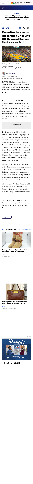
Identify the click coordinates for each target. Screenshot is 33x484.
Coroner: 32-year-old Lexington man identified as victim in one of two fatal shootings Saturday (16, 17)
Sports (5, 28)
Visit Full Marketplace (25, 229)
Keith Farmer (12, 73)
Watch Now (27, 2)
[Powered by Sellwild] (28, 337)
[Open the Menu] (3, 2)
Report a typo (7, 217)
